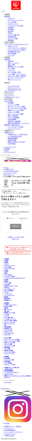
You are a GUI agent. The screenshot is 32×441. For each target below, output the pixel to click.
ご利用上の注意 (8, 369)
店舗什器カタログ (8, 328)
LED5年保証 (12, 143)
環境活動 (11, 40)
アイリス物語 (12, 22)
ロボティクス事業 (13, 112)
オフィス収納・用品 (14, 72)
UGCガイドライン (9, 374)
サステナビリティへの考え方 (17, 48)
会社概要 (11, 29)
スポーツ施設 (7, 348)
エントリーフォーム (14, 128)
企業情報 (7, 14)
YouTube (6, 423)
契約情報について (8, 300)
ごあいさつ (11, 18)
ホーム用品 (11, 68)
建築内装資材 (7, 347)
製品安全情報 (12, 140)
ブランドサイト (9, 93)
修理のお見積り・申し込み (16, 142)
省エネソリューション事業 (16, 106)
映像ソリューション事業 (15, 110)
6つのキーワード (13, 24)
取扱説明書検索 (13, 138)
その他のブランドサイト (12, 97)
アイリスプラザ (7, 382)
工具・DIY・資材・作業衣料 (17, 76)
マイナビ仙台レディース (9, 289)
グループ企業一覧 (13, 35)
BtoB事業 (11, 103)
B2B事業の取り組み (14, 51)
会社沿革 (11, 31)
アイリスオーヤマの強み (15, 25)
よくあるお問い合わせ (15, 136)
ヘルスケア (11, 70)
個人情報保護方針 (9, 370)
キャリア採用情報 (8, 362)
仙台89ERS (6, 287)
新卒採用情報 (7, 358)
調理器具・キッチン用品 (15, 66)
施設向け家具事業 (19, 123)
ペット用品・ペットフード (16, 74)
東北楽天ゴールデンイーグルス (11, 285)
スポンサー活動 (13, 38)
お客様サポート (9, 130)
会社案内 (6, 270)
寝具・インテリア (13, 63)
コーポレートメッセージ (15, 20)
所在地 (10, 33)
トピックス (11, 55)
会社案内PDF (12, 36)
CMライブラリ (7, 334)
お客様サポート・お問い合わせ (18, 134)
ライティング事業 (13, 104)
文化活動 (6, 279)
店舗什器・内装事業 (14, 121)
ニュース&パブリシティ (9, 295)
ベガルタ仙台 (7, 284)
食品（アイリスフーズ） (9, 323)
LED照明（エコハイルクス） (10, 304)
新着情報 (6, 296)
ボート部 (6, 292)
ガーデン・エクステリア (15, 77)
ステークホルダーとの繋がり (17, 50)
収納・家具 (11, 65)
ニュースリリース (10, 147)
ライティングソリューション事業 (11, 339)
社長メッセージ (13, 46)
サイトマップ (8, 428)
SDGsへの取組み (9, 42)
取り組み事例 (12, 53)
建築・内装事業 (13, 116)
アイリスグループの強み (15, 127)
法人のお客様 (8, 99)
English (6, 150)
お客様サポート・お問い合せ (11, 367)
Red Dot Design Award (14, 89)
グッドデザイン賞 (13, 86)
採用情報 (7, 148)
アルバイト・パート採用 (9, 364)
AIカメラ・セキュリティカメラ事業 (12, 340)
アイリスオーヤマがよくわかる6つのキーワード (14, 278)
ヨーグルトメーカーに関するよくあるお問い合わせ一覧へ (18, 248)
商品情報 (7, 57)
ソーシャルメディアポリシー (11, 372)
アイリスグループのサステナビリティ (16, 44)
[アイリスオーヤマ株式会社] (16, 9)
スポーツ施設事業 (13, 117)
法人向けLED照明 (8, 306)
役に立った (11, 218)
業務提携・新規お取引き (12, 125)
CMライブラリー (9, 91)
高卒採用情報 (7, 361)
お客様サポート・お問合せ (12, 426)
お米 (5, 325)
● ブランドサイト (5, 388)
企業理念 (11, 27)
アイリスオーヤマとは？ (9, 268)
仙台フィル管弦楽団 (8, 290)
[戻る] (1, 11)
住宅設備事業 (12, 119)
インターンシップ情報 (9, 359)
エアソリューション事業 (15, 114)
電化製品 (11, 61)
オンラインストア (10, 152)
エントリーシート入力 (9, 353)
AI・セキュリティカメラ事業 (17, 108)
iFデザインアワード (14, 88)
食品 (14, 79)
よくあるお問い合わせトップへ (18, 252)
